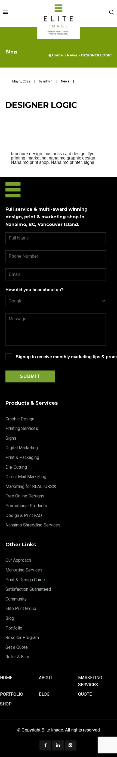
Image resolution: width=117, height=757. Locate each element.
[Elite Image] (58, 12)
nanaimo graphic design (72, 158)
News (65, 81)
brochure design (26, 153)
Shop (6, 704)
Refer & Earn (17, 656)
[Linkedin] (58, 745)
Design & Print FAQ (23, 515)
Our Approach (18, 560)
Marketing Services (23, 570)
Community (16, 599)
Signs (10, 438)
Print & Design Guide (25, 579)
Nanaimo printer (66, 162)
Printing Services (21, 428)
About (46, 677)
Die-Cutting (16, 467)
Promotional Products (26, 505)
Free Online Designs (24, 496)
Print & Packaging (22, 457)
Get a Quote (16, 647)
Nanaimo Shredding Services (32, 525)
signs (89, 162)
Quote (85, 694)
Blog (9, 618)
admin (48, 81)
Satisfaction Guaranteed (28, 589)
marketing (37, 158)
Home (6, 677)
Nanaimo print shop (30, 162)
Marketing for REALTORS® (30, 486)
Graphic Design (19, 418)
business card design (64, 153)
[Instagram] (70, 745)
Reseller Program (22, 637)
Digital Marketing (21, 447)
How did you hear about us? (34, 290)
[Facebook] (45, 745)
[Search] (111, 12)
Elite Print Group (20, 608)
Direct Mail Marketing (25, 476)
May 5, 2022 (21, 81)
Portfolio (13, 628)
